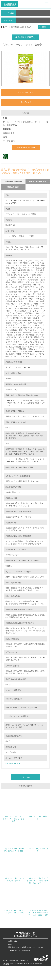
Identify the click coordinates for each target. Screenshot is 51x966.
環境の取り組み (13, 187)
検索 (44, 27)
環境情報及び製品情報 (13, 181)
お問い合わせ (13, 941)
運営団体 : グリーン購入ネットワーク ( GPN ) (25, 947)
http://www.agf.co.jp (13, 763)
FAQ (9, 944)
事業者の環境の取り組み (26, 147)
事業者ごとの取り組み (37, 181)
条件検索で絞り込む (25, 37)
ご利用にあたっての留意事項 (19, 950)
